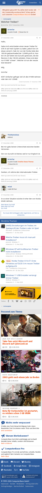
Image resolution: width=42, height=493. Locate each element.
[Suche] (40, 3)
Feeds (6, 462)
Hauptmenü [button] (4, 3)
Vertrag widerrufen (32, 484)
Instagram (35, 466)
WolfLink (8, 280)
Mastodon (8, 470)
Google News (21, 466)
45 (5, 381)
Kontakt (12, 484)
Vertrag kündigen (6, 486)
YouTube (25, 470)
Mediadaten (20, 484)
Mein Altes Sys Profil (7, 206)
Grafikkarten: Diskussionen (21, 230)
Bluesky (27, 462)
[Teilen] (37, 38)
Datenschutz (29, 486)
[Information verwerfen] (39, 10)
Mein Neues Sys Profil (8, 205)
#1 (40, 38)
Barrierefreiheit (19, 486)
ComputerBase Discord (21, 15)
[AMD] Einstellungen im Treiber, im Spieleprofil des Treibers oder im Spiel (22, 226)
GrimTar (5, 25)
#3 (40, 168)
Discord (16, 462)
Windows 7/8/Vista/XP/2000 (24, 254)
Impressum (5, 484)
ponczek (8, 242)
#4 (40, 195)
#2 (40, 143)
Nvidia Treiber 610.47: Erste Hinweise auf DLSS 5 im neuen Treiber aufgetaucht (23, 263)
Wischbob (9, 230)
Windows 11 (15, 242)
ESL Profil (4, 208)
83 (5, 417)
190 (5, 347)
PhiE (7, 268)
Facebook (7, 466)
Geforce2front (10, 254)
